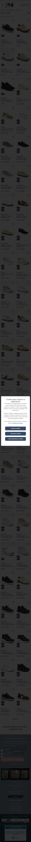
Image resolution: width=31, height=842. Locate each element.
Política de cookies (18, 423)
